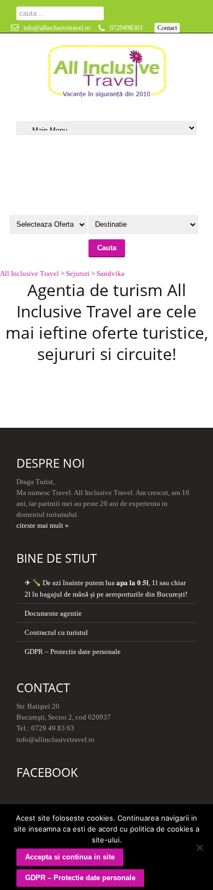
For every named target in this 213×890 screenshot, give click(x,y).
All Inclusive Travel (29, 273)
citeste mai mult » (42, 525)
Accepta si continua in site (70, 857)
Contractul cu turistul (56, 632)
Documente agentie (53, 613)
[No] (199, 847)
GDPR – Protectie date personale (73, 651)
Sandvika (111, 273)
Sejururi (78, 273)
